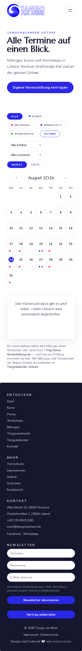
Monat (17, 164)
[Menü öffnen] (70, 10)
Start (10, 401)
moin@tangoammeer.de (24, 527)
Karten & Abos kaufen (41, 326)
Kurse (11, 408)
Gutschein (14, 483)
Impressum (31, 635)
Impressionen (16, 470)
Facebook (14, 534)
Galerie (12, 477)
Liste (35, 164)
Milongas (13, 427)
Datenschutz (50, 590)
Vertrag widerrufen (40, 614)
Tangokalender (18, 440)
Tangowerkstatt (18, 433)
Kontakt (12, 446)
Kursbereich (15, 490)
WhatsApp (30, 534)
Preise (11, 414)
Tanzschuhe (15, 464)
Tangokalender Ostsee (22, 366)
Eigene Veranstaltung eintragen (40, 87)
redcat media (61, 641)
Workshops (15, 420)
